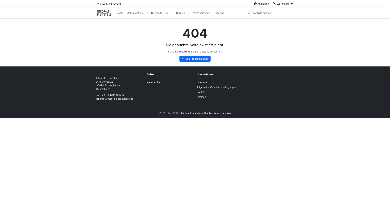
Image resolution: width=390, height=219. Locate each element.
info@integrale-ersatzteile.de (116, 98)
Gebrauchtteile (135, 12)
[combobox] (270, 13)
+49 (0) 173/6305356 (108, 3)
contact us (216, 51)
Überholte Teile (159, 12)
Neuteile (180, 12)
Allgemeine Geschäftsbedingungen (216, 87)
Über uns (219, 12)
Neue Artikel (154, 82)
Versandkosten (201, 12)
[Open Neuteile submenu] (189, 13)
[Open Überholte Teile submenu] (172, 13)
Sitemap (201, 96)
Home (119, 12)
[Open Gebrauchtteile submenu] (147, 13)
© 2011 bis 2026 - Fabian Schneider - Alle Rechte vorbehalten (195, 113)
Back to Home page (195, 58)
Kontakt (201, 92)
